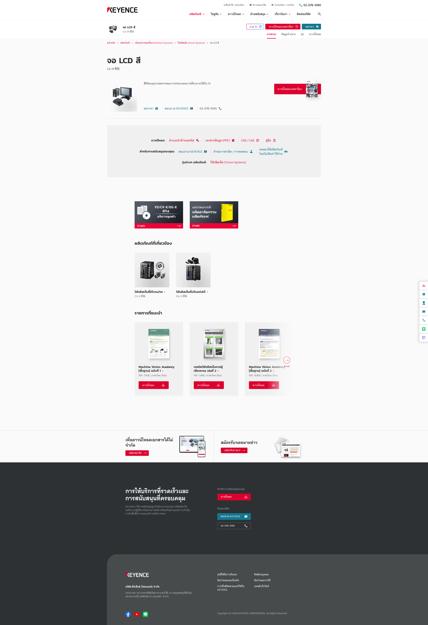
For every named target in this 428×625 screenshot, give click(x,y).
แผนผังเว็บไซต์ (261, 586)
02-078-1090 (312, 5)
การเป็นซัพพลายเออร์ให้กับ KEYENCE (230, 588)
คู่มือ (268, 140)
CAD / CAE (247, 140)
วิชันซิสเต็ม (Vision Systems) (228, 162)
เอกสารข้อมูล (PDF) (217, 140)
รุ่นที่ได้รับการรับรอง (227, 574)
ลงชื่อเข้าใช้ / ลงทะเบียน (234, 5)
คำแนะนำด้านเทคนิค (181, 140)
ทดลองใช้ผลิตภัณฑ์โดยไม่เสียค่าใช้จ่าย (271, 151)
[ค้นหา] (319, 14)
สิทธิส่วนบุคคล (261, 574)
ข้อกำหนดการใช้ (262, 580)
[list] (214, 275)
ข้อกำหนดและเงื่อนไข (228, 580)
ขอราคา (148, 108)
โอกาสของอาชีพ (259, 5)
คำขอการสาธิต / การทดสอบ (230, 151)
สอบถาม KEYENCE (176, 108)
